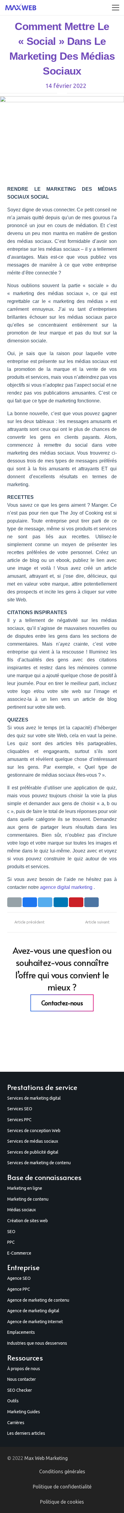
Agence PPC (18, 1289)
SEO (11, 1231)
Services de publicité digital (32, 1152)
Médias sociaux (21, 1209)
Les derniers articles (26, 1433)
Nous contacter (21, 1379)
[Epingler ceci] (76, 902)
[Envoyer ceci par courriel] (14, 902)
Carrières (15, 1422)
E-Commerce (19, 1253)
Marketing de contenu (27, 1199)
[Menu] (115, 7)
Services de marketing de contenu (39, 1162)
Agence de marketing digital (33, 1310)
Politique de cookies (62, 1502)
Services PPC (19, 1119)
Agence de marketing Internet (35, 1321)
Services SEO (19, 1108)
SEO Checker (19, 1390)
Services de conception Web (33, 1130)
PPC (11, 1242)
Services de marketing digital (34, 1098)
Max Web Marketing (46, 1458)
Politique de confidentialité (62, 1486)
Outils (13, 1400)
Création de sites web (27, 1220)
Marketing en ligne (24, 1188)
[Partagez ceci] (30, 902)
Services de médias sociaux (32, 1141)
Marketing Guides (23, 1411)
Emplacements (21, 1332)
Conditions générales (62, 1471)
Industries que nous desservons (37, 1343)
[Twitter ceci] (45, 902)
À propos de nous (23, 1368)
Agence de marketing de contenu (38, 1300)
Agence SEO (19, 1278)
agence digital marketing (66, 887)
